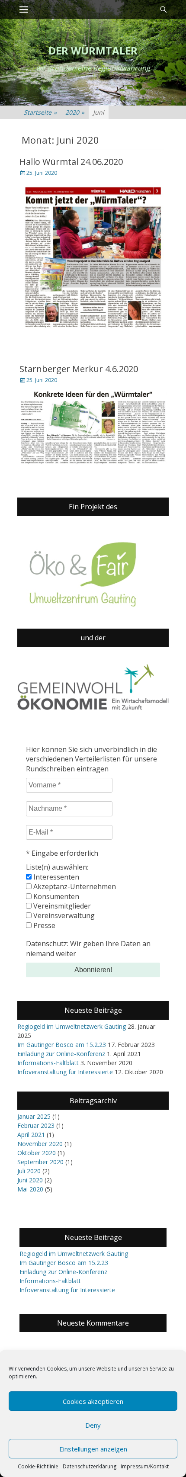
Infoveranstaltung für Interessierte (65, 1072)
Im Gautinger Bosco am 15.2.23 (61, 1044)
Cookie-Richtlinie (38, 1466)
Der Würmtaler (93, 50)
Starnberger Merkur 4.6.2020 (78, 369)
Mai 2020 (30, 1189)
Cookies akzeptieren (93, 1401)
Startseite (40, 112)
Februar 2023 (36, 1125)
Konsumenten (55, 896)
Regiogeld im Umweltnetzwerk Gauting (71, 1026)
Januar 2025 (34, 1116)
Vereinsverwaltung (63, 915)
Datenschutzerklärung (89, 1466)
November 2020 (40, 1144)
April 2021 (31, 1134)
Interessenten (55, 877)
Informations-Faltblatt (48, 1063)
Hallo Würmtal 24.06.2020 (71, 161)
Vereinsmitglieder (61, 906)
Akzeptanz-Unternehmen (74, 886)
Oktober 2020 (36, 1153)
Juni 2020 (30, 1180)
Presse (43, 925)
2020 (74, 112)
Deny (93, 1425)
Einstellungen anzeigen (93, 1449)
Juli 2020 (29, 1171)
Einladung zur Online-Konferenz (61, 1054)
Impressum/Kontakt (145, 1466)
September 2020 (40, 1162)
